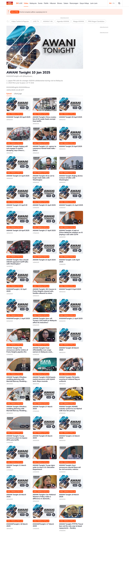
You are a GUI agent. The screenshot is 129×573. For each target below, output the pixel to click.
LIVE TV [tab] (36, 21)
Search (119, 3)
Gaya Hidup (84, 3)
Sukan (66, 3)
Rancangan (74, 3)
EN (113, 3)
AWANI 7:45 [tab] (48, 21)
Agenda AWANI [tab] (63, 21)
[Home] (9, 3)
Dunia (40, 3)
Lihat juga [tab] (18, 94)
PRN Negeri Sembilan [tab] (96, 21)
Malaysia (33, 3)
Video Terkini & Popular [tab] (20, 21)
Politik (46, 3)
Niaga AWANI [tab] (78, 21)
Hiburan (53, 3)
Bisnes (59, 3)
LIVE (20, 3)
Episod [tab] (9, 94)
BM (110, 3)
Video (26, 3)
